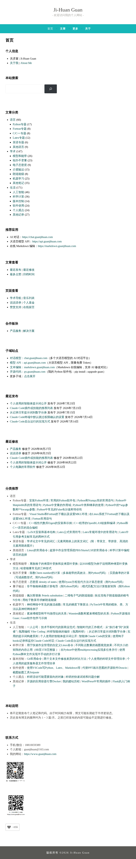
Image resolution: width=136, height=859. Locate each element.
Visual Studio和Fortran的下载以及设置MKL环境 (58, 514)
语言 (13, 119)
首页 (50, 28)
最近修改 (29, 269)
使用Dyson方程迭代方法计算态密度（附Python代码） (92, 581)
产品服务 (15, 330)
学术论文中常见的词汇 (41, 541)
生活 (13, 187)
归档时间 (29, 274)
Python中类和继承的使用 (88, 505)
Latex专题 (19, 137)
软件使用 (18, 205)
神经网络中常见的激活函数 (44, 604)
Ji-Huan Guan (68, 10)
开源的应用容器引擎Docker (44, 681)
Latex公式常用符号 (69, 532)
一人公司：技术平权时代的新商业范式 (51, 627)
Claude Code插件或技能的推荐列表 (31, 408)
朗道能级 (18, 173)
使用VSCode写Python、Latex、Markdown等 (53, 667)
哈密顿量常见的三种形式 (36, 568)
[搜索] (50, 88)
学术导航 (15, 297)
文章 (63, 28)
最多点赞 (15, 274)
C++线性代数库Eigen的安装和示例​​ (50, 523)
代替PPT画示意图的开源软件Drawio (104, 667)
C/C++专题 (19, 133)
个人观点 (18, 210)
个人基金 (29, 302)
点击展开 (29, 376)
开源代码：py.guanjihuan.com (27, 371)
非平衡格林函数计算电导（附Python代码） (53, 586)
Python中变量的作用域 (57, 505)
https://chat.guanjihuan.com (37, 237)
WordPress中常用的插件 (96, 681)
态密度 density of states (43, 581)
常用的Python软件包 (62, 500)
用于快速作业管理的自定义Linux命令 (50, 645)
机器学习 (18, 178)
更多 (75, 28)
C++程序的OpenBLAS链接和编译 (94, 523)
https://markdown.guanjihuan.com (57, 246)
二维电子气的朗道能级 (79, 595)
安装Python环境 (39, 500)
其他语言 (18, 146)
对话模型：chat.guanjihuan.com (28, 358)
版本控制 (18, 201)
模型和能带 (20, 155)
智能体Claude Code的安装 (95, 636)
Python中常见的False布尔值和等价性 (59, 509)
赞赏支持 (15, 307)
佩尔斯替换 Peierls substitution (45, 595)
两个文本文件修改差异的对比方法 (65, 658)
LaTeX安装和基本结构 (41, 532)
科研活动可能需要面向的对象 (45, 676)
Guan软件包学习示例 (34, 618)
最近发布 (15, 269)
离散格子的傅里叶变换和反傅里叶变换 (54, 563)
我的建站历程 (71, 681)
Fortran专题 (20, 128)
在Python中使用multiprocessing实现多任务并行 (89, 649)
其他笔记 (18, 182)
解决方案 (29, 330)
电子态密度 (20, 164)
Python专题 (19, 124)
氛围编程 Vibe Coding (32, 631)
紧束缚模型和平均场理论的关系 (47, 613)
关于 (88, 28)
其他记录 (18, 214)
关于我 (14, 62)
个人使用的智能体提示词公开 (28, 403)
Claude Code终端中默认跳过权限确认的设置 (37, 417)
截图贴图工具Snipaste (26, 672)
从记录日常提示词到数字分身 (28, 412)
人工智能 (18, 192)
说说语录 (15, 302)
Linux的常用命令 (37, 550)
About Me (26, 62)
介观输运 (18, 169)
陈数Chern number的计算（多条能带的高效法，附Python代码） (69, 572)
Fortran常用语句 (42, 518)
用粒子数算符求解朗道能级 (39, 599)
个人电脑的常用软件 (22, 466)
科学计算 (18, 196)
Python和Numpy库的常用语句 (95, 500)
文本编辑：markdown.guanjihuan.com (32, 367)
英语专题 (18, 142)
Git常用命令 (34, 658)
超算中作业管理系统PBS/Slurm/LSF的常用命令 (79, 550)
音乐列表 (29, 297)
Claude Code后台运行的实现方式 (30, 421)
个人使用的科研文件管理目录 (106, 658)
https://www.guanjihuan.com (40, 753)
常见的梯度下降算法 (75, 604)
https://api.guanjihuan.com (47, 241)
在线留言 (29, 307)
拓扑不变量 (20, 160)
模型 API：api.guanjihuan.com (28, 362)
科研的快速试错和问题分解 (83, 676)
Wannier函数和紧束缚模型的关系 (89, 613)
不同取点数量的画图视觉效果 (93, 645)
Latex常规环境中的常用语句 (100, 532)
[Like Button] (9, 827)
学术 (13, 151)
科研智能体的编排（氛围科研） (67, 631)
